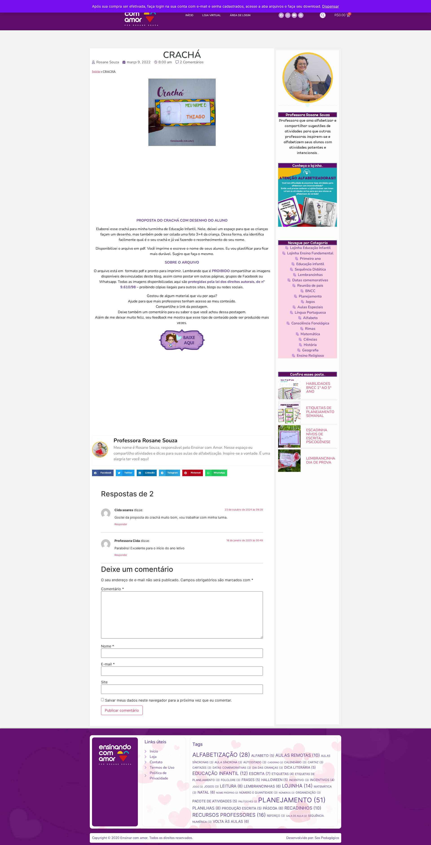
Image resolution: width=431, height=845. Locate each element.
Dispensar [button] (330, 6)
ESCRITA (259, 773)
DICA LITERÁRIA (300, 767)
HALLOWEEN (274, 780)
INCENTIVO (299, 780)
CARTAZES (201, 767)
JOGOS (211, 786)
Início (189, 15)
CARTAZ (315, 762)
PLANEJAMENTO (292, 800)
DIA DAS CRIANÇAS (267, 767)
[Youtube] (294, 15)
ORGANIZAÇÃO (308, 792)
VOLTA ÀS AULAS (231, 821)
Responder (120, 524)
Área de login (240, 15)
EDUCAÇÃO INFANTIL (220, 773)
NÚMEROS (287, 792)
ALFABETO (262, 755)
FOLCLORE (230, 780)
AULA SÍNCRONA (228, 762)
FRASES (251, 780)
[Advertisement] (182, 181)
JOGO (197, 786)
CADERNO (275, 762)
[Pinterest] (300, 15)
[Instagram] (287, 15)
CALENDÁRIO (295, 762)
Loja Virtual (211, 15)
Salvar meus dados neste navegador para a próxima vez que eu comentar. (168, 700)
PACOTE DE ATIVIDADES (214, 801)
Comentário (112, 589)
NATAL (206, 792)
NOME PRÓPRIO (227, 792)
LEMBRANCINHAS (262, 786)
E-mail (108, 664)
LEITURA (231, 786)
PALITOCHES (247, 801)
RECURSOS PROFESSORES (229, 815)
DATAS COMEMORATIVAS (232, 767)
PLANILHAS (206, 808)
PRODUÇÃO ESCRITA (242, 808)
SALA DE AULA (296, 815)
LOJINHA (297, 786)
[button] (323, 15)
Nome (107, 646)
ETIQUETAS (283, 774)
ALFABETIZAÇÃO (221, 754)
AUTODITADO (254, 762)
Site (104, 682)
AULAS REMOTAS (297, 755)
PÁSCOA (273, 808)
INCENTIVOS (322, 780)
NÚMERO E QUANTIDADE (258, 792)
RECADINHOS (302, 808)
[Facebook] (281, 15)
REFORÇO (276, 815)
